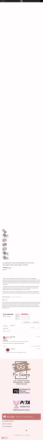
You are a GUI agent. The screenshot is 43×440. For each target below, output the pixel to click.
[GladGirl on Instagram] (25, 431)
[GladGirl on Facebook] (19, 431)
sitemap (28, 435)
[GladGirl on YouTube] (21, 431)
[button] (37, 346)
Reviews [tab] (5, 325)
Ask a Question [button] (26, 322)
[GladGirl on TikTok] (26, 431)
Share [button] (5, 346)
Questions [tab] (12, 325)
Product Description (6, 296)
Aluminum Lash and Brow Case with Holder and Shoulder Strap (13, 343)
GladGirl (17, 435)
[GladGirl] (21, 1)
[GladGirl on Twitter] (17, 431)
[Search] (39, 1)
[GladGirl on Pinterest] (23, 431)
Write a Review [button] (36, 322)
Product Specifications (16, 296)
